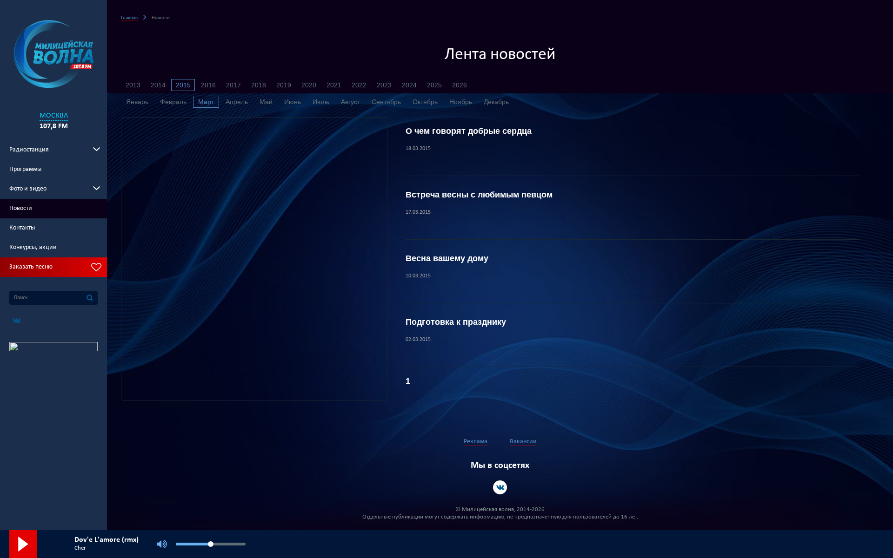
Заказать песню (31, 266)
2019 (283, 85)
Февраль (173, 101)
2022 (359, 85)
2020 (308, 85)
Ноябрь (460, 101)
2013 (133, 85)
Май (266, 101)
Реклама (475, 441)
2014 (158, 85)
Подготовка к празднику (456, 322)
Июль (321, 101)
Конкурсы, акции (33, 247)
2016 (208, 85)
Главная (129, 17)
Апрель (237, 101)
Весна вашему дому (447, 258)
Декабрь (496, 101)
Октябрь (425, 101)
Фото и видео (28, 188)
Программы (25, 169)
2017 (233, 85)
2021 (334, 85)
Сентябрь (386, 101)
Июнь (292, 101)
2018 (258, 85)
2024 (409, 85)
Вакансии (523, 441)
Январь (137, 101)
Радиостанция (29, 149)
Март (206, 101)
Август (350, 101)
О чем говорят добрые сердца (469, 131)
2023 (384, 85)
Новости (20, 208)
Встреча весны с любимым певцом (479, 194)
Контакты (22, 227)
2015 (183, 85)
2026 (459, 85)
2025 (434, 85)
